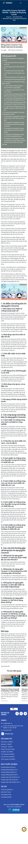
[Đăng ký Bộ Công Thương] (14, 810)
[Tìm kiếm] (20, 2)
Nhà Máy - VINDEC (6, 744)
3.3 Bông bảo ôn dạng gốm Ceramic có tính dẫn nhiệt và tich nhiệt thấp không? (14, 130)
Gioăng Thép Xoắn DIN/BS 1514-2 (11, 782)
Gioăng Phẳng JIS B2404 (8, 767)
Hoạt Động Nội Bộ (6, 797)
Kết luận (4, 144)
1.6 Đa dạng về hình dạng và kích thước (15, 79)
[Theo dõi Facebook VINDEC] (17, 713)
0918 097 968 (9, 734)
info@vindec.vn (7, 723)
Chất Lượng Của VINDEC (8, 759)
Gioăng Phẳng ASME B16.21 (9, 772)
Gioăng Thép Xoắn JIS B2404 (9, 779)
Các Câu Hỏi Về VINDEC (8, 756)
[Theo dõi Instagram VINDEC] (21, 713)
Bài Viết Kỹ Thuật (17, 17)
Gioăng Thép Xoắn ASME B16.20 (10, 777)
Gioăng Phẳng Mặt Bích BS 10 (9, 774)
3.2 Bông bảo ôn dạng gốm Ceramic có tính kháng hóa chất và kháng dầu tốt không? (14, 124)
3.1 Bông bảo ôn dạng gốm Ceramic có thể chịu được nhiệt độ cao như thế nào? (15, 118)
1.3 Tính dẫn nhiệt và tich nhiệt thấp (14, 71)
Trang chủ (8, 17)
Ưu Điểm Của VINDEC (7, 751)
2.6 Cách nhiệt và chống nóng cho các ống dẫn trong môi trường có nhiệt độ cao (15, 108)
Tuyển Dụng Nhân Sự (7, 789)
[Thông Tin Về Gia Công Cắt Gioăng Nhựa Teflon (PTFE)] (10, 680)
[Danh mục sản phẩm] (3, 2)
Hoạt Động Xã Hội (6, 794)
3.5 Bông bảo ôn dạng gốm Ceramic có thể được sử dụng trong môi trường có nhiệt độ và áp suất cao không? (15, 140)
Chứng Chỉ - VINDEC (7, 747)
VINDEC (9, 3)
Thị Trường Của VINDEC (8, 754)
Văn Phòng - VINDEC (7, 742)
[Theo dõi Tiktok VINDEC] (25, 713)
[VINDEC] (14, 709)
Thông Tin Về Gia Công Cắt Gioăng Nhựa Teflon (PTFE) (10, 690)
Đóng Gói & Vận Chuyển (8, 749)
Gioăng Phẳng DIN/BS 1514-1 (9, 769)
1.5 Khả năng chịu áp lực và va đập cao (14, 77)
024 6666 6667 (7, 730)
